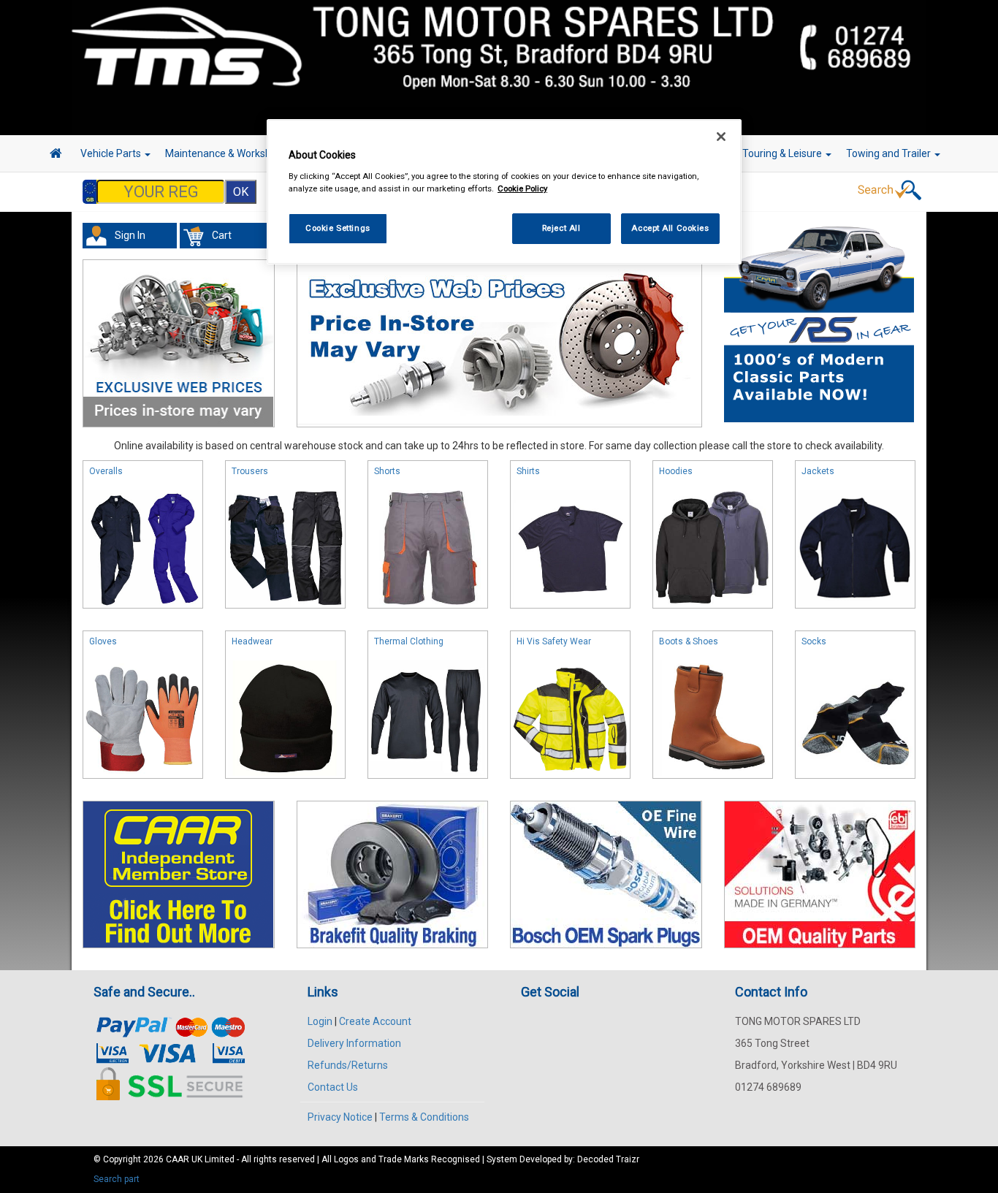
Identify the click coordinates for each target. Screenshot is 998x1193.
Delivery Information (354, 1043)
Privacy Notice (340, 1117)
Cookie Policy (522, 188)
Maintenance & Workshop (225, 153)
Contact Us (333, 1087)
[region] (504, 191)
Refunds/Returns (348, 1065)
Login (320, 1021)
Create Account (375, 1021)
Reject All (561, 228)
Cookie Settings (337, 228)
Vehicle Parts (111, 153)
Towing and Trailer (889, 153)
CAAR (177, 1159)
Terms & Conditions (424, 1117)
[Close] (721, 137)
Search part (117, 1179)
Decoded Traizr (608, 1159)
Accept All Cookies (670, 228)
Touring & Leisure (783, 153)
